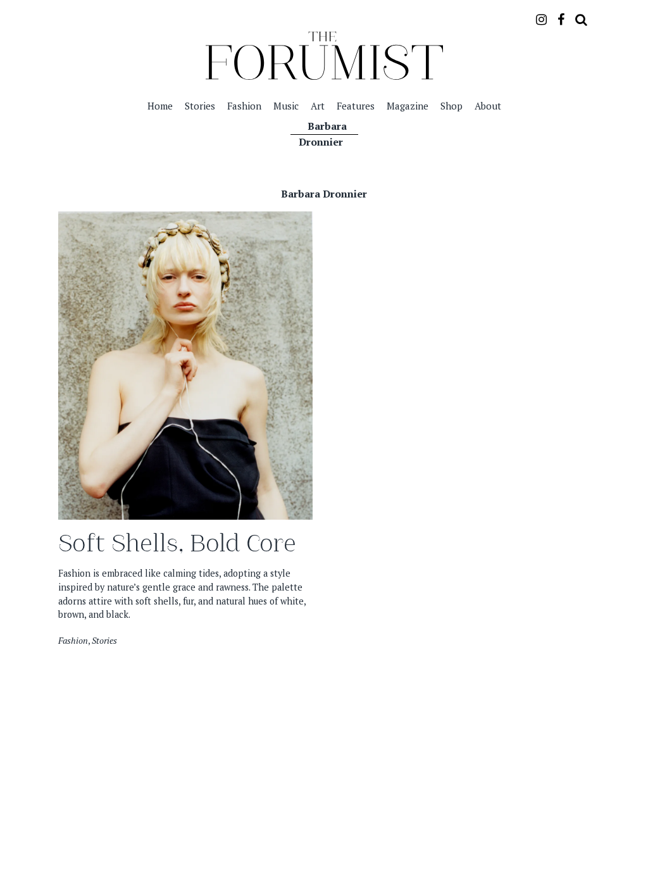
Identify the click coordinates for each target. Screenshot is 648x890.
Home (160, 105)
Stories (200, 105)
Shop (451, 105)
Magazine (407, 105)
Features (356, 105)
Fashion (244, 105)
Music (286, 105)
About (488, 105)
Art (318, 105)
